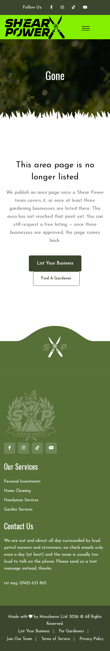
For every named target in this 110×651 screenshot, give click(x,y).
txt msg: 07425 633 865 (25, 583)
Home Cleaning (17, 491)
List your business (55, 263)
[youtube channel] (85, 7)
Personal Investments (22, 482)
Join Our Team (19, 639)
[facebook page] (51, 7)
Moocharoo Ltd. (54, 617)
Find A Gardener (56, 279)
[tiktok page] (73, 7)
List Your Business (34, 631)
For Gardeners (71, 631)
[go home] (55, 346)
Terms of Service (55, 639)
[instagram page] (62, 7)
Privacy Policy (91, 639)
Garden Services (18, 510)
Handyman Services (21, 500)
